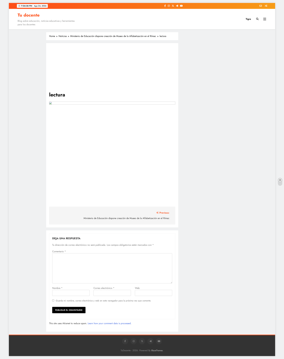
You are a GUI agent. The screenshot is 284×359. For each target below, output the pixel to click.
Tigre (248, 19)
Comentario (59, 251)
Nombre (57, 288)
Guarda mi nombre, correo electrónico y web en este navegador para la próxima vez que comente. (103, 300)
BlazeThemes (157, 350)
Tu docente (29, 15)
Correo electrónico (103, 288)
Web (137, 288)
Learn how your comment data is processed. (109, 323)
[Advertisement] (112, 69)
